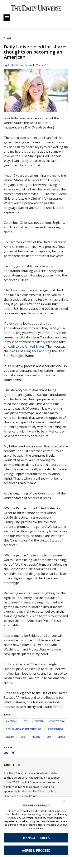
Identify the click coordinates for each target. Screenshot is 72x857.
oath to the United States (26, 346)
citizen (39, 721)
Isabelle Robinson (20, 65)
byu (26, 721)
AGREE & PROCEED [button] (36, 850)
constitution (57, 721)
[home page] (36, 9)
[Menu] (6, 17)
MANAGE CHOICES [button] (36, 838)
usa (49, 737)
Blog (7, 38)
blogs (61, 737)
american (11, 721)
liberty (10, 737)
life (23, 737)
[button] (64, 801)
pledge (36, 737)
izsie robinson (56, 729)
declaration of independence (23, 729)
